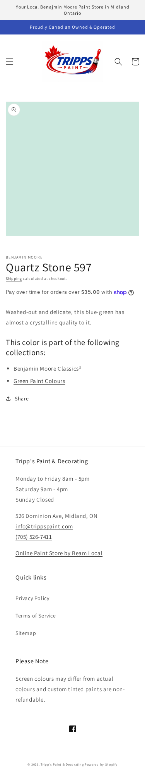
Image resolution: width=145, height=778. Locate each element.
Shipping (14, 278)
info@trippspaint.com (44, 526)
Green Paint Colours (39, 381)
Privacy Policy (32, 598)
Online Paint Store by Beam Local (58, 553)
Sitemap (25, 633)
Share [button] (22, 398)
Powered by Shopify (101, 764)
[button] (9, 61)
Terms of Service (35, 615)
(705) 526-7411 (33, 536)
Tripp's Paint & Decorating (62, 764)
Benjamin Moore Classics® (47, 368)
